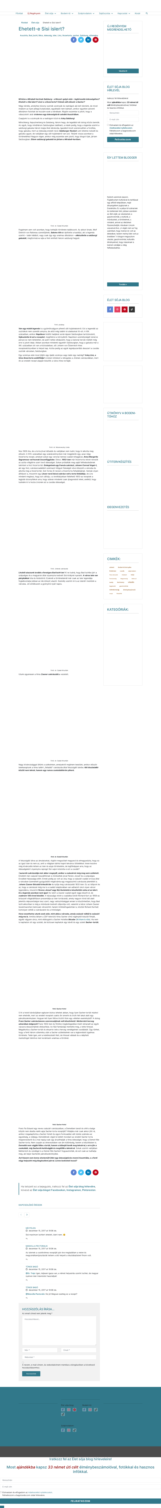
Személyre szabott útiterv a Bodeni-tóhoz (122, 1412)
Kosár (137, 13)
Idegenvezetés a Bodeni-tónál (116, 1416)
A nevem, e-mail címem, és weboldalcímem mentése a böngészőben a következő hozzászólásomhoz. (58, 1366)
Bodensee (112, 571)
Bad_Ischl (33, 35)
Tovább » (123, 284)
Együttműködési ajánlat (29, 1425)
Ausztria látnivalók (115, 621)
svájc (132, 575)
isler (55, 35)
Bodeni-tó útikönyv (112, 1409)
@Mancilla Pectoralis (35, 1294)
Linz (59, 35)
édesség (48, 35)
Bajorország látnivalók (117, 629)
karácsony (120, 582)
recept (111, 593)
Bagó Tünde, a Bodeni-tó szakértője (35, 1416)
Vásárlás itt (123, 71)
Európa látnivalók (116, 636)
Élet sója (49, 13)
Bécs (41, 35)
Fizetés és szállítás (111, 1425)
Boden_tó (134, 578)
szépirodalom (132, 571)
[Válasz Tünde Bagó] (27, 1280)
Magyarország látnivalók (118, 658)
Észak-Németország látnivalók (118, 680)
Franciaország (113, 578)
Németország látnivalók (118, 665)
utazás (131, 582)
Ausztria (24, 35)
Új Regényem (33, 13)
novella (122, 571)
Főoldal (19, 13)
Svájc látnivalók (114, 676)
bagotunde (112, 586)
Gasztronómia (114, 643)
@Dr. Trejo (30, 1273)
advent (111, 567)
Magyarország (124, 578)
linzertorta (67, 35)
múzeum (124, 575)
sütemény (93, 35)
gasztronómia (124, 586)
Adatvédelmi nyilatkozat (114, 1429)
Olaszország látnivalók (115, 669)
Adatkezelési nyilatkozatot (120, 128)
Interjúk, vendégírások (116, 647)
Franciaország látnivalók (117, 639)
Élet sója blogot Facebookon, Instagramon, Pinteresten (64, 1190)
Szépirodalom (85, 13)
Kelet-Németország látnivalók (118, 651)
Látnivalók (114, 654)
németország (114, 590)
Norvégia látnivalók (115, 661)
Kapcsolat (122, 13)
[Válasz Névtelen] (27, 1238)
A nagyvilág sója (116, 617)
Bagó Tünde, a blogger (29, 1412)
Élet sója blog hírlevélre (82, 1186)
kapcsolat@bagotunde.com (111, 1452)
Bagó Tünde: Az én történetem (32, 1409)
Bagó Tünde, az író (27, 1419)
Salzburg (84, 35)
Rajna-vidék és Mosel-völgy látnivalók (120, 672)
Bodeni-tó (65, 13)
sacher (76, 35)
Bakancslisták (114, 632)
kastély (111, 582)
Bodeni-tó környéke (124, 567)
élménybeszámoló (129, 590)
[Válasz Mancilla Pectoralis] (27, 1259)
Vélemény (127, 676)
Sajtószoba (104, 13)
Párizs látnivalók (113, 575)
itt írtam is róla (83, 919)
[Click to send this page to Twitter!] (81, 40)
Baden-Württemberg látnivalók (119, 625)
